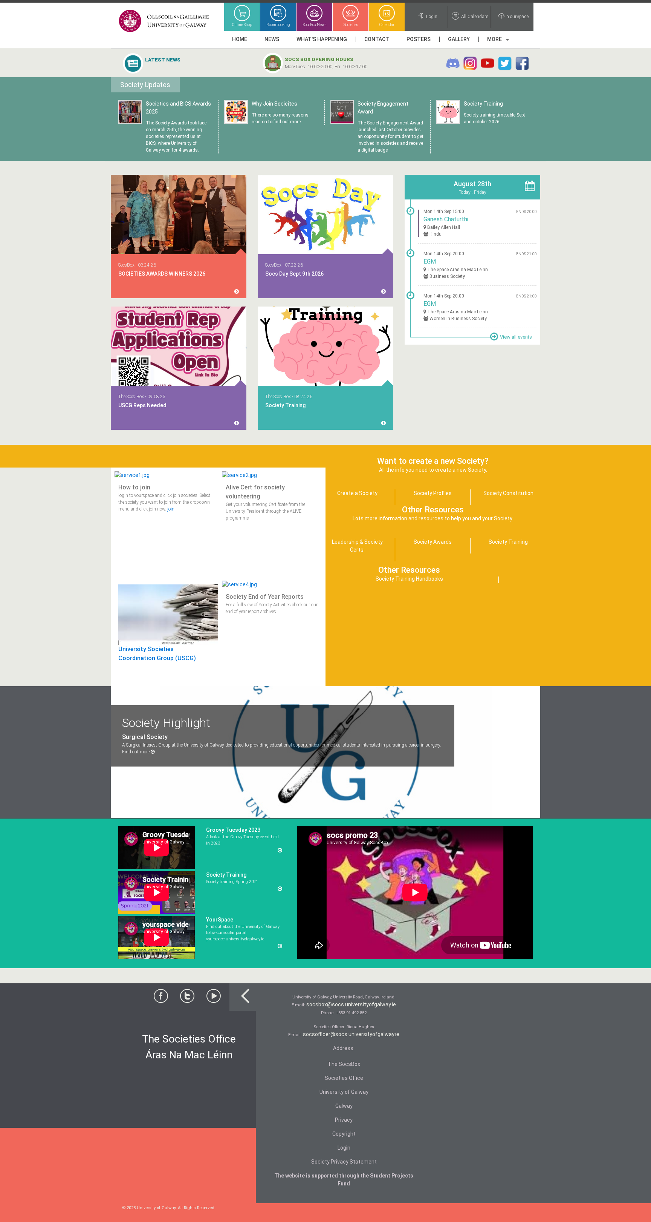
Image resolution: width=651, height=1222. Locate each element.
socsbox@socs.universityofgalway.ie (351, 1004)
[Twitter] (187, 998)
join (170, 509)
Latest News (162, 60)
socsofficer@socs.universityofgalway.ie (351, 1034)
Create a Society (357, 493)
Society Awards (433, 542)
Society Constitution (508, 493)
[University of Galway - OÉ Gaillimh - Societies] (164, 21)
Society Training (162, 67)
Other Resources (409, 570)
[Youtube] (213, 998)
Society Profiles (433, 493)
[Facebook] (160, 998)
